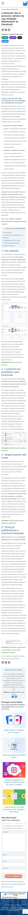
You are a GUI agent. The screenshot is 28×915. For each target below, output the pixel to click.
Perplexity (12, 37)
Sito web (5, 868)
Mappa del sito (20, 909)
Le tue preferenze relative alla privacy (15, 894)
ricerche (3, 548)
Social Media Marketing (9, 9)
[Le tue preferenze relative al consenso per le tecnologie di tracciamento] (25, 912)
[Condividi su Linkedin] (9, 30)
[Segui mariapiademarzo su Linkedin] (15, 697)
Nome (5, 854)
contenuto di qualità (18, 162)
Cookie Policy (16, 910)
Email (5, 861)
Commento (5, 832)
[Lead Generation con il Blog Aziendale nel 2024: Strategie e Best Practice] (14, 797)
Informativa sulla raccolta (9, 897)
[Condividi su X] (6, 30)
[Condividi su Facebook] (2, 30)
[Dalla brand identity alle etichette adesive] (14, 745)
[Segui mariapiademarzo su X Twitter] (12, 697)
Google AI (5, 41)
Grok (19, 37)
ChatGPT (4, 37)
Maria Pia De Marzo (13, 670)
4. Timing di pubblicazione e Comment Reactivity (11, 244)
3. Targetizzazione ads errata (11, 240)
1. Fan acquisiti (7, 232)
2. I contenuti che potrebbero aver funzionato (12, 236)
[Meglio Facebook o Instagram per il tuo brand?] (14, 720)
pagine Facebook (19, 656)
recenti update (5, 607)
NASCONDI (21, 228)
